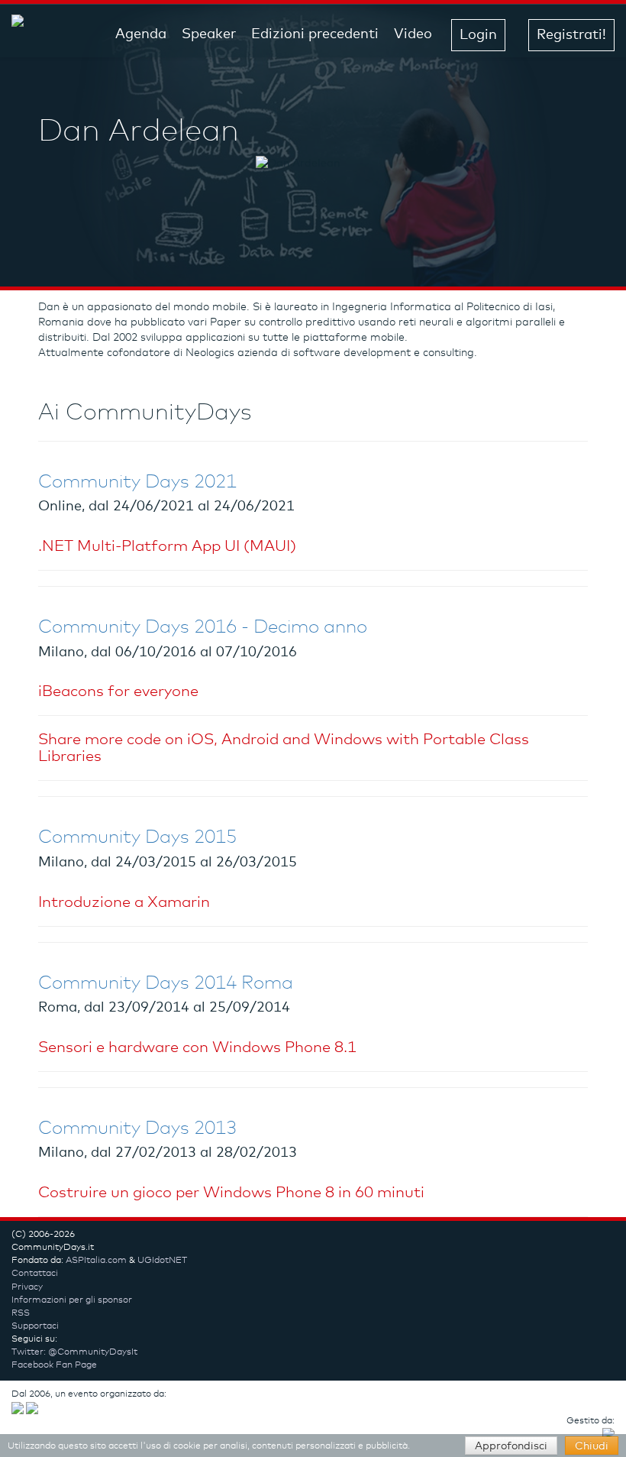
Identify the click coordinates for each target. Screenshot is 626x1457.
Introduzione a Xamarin (124, 902)
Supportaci (35, 1326)
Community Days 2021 (137, 482)
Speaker (209, 34)
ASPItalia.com (96, 1260)
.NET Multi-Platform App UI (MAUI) (167, 546)
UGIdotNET (162, 1260)
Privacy (27, 1287)
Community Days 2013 (137, 1128)
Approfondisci (511, 1446)
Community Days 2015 (137, 837)
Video (413, 34)
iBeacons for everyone (118, 691)
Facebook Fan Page (54, 1365)
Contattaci (34, 1273)
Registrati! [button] (571, 35)
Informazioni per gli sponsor (71, 1300)
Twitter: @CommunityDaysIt (74, 1352)
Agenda (140, 34)
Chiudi (591, 1446)
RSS (20, 1313)
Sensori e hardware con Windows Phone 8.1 (197, 1047)
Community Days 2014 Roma (165, 983)
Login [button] (478, 35)
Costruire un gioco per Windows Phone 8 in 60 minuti (231, 1192)
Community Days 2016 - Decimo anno (202, 627)
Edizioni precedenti (315, 34)
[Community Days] (27, 35)
